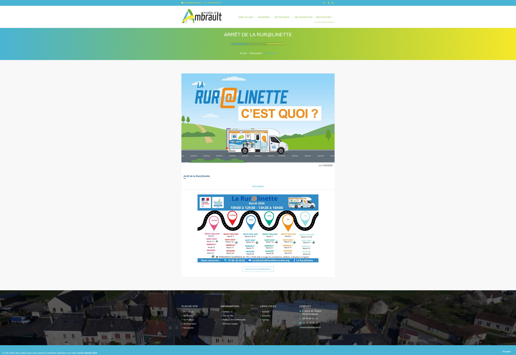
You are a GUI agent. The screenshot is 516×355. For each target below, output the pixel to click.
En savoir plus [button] (89, 352)
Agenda (265, 320)
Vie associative (303, 17)
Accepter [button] (507, 351)
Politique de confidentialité (234, 320)
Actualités (266, 316)
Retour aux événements (258, 269)
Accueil (243, 53)
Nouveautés (324, 17)
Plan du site (228, 316)
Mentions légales (230, 324)
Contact (226, 312)
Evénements (270, 53)
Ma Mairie (264, 17)
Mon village (246, 17)
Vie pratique (282, 17)
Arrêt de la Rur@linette (196, 176)
